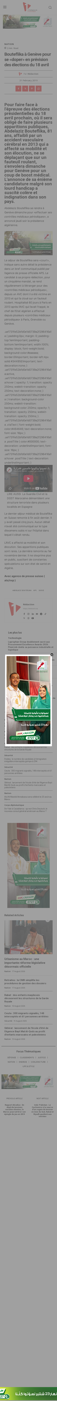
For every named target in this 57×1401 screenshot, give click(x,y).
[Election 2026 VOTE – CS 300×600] (28, 743)
